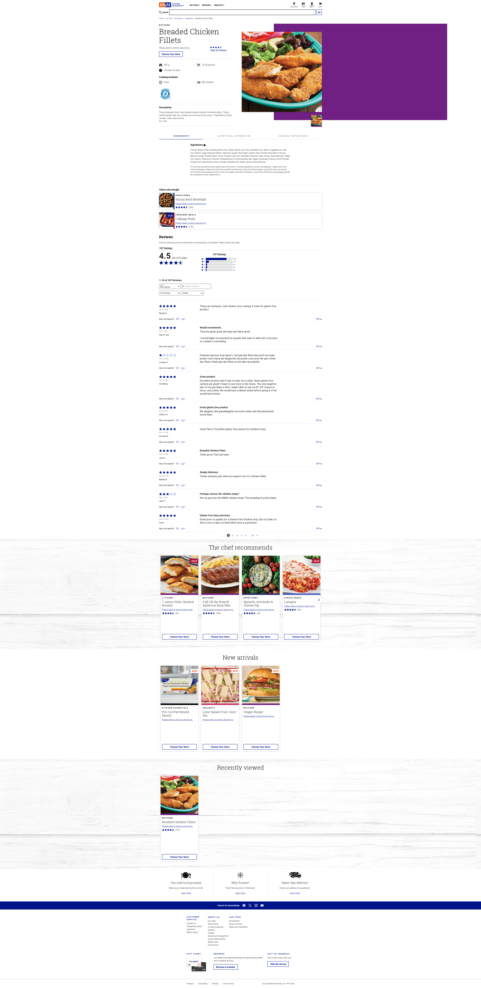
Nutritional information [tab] (234, 136)
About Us (218, 5)
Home (161, 18)
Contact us (191, 923)
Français (190, 983)
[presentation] (181, 136)
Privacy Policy (228, 983)
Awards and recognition (218, 936)
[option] (179, 600)
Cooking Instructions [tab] (293, 136)
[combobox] (170, 286)
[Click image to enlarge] (282, 72)
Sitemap (215, 983)
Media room (213, 942)
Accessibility (203, 983)
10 (252, 535)
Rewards (206, 5)
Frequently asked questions (194, 928)
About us (214, 917)
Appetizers (189, 18)
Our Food (194, 5)
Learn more (186, 893)
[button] (219, 259)
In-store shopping (215, 927)
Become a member (225, 966)
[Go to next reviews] (257, 535)
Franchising (213, 945)
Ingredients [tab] (181, 136)
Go (319, 12)
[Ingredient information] (204, 144)
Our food (168, 18)
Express (211, 930)
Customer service (193, 918)
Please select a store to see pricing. (190, 203)
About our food (235, 924)
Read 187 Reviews (218, 50)
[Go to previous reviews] (224, 535)
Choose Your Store (171, 54)
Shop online (213, 924)
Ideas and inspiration (238, 927)
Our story (212, 921)
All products (178, 18)
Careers (211, 933)
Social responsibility (216, 939)
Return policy (192, 932)
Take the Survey (278, 963)
